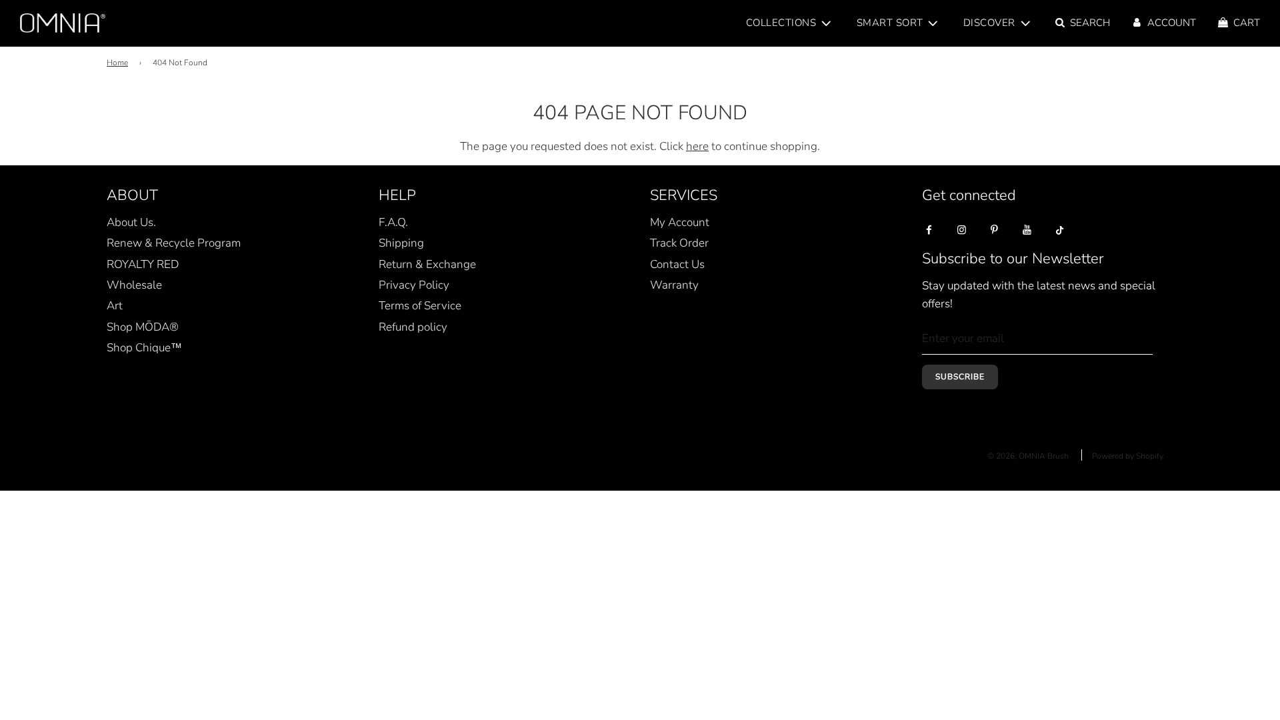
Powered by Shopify (1127, 456)
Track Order (679, 243)
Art (115, 305)
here (697, 146)
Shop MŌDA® (143, 327)
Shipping (401, 243)
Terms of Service (420, 305)
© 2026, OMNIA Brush (1028, 456)
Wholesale (134, 285)
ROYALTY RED (143, 264)
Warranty (674, 285)
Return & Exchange (427, 264)
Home (117, 62)
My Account (679, 222)
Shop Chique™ (144, 347)
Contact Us (677, 264)
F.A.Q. (393, 222)
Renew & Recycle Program (174, 243)
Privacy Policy (414, 285)
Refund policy (413, 327)
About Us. (131, 222)
